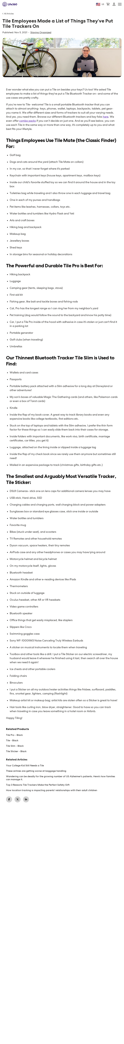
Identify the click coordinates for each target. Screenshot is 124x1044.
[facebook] (9, 799)
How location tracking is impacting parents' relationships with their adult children (51, 790)
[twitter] (18, 799)
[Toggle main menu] (120, 4)
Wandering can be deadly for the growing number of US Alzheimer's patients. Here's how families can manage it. (60, 778)
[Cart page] (108, 4)
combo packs (27, 120)
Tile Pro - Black (14, 735)
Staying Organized (40, 32)
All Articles (9, 13)
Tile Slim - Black (15, 745)
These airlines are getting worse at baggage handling (36, 771)
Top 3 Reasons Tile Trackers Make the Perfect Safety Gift (38, 784)
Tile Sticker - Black (16, 751)
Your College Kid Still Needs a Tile (25, 765)
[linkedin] (26, 799)
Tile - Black (12, 740)
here (105, 116)
